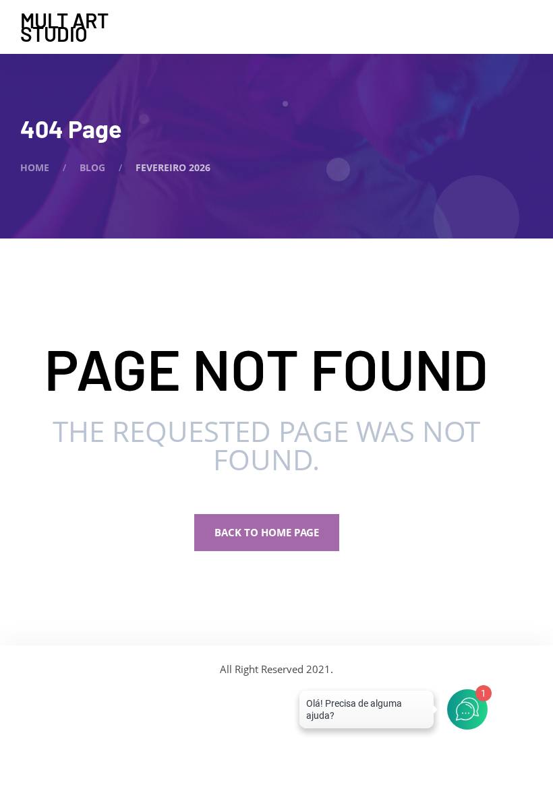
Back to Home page (266, 532)
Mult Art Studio (64, 26)
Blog (92, 167)
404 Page (70, 128)
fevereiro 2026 (173, 167)
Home (34, 167)
